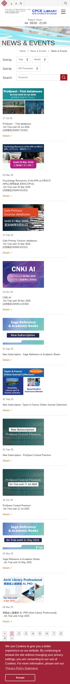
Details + (7, 135)
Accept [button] (20, 677)
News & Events (38, 51)
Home (23, 51)
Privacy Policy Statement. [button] (22, 668)
